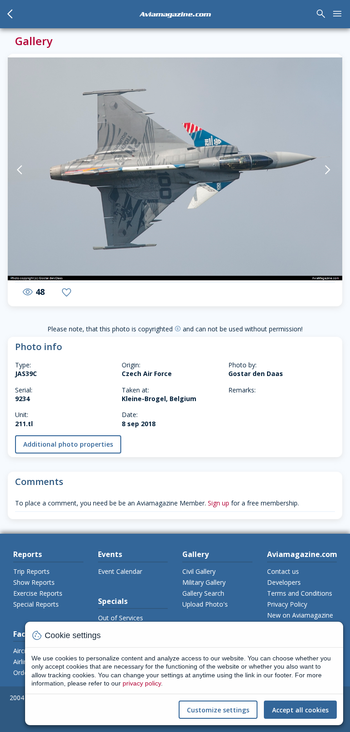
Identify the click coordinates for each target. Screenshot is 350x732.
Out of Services (120, 617)
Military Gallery (204, 582)
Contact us (283, 571)
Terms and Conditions (299, 593)
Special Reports (36, 604)
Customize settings (218, 710)
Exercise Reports (37, 593)
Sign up (218, 503)
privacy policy (142, 683)
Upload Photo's (205, 604)
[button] (31, 169)
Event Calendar (120, 571)
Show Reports (34, 582)
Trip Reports (31, 571)
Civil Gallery (199, 571)
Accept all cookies (300, 710)
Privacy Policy (287, 604)
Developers (284, 582)
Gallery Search (203, 593)
